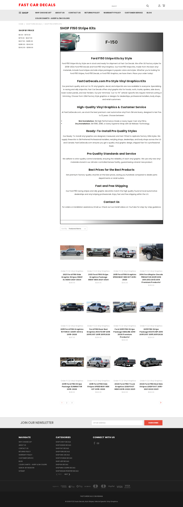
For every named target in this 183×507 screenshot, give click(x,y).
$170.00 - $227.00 (25, 38)
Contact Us (74, 12)
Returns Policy (92, 12)
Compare (71, 252)
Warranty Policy (112, 12)
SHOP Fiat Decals (62, 448)
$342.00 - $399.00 (26, 47)
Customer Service (134, 12)
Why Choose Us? (43, 12)
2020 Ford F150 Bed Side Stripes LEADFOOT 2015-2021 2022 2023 (151, 386)
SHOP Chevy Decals (63, 442)
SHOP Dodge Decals (63, 445)
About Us (59, 12)
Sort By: (64, 228)
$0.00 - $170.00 (24, 35)
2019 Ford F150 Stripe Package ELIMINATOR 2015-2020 (72, 386)
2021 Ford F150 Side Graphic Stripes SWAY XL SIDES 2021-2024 (72, 277)
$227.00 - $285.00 (26, 41)
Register (30, 468)
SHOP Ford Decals (63, 452)
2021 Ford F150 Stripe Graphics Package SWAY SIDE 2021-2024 (98, 277)
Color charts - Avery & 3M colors (52, 18)
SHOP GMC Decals (63, 455)
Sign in (21, 468)
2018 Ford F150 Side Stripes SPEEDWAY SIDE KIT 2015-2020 (98, 386)
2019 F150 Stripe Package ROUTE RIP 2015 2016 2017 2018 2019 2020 (151, 332)
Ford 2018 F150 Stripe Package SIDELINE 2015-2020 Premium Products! (124, 333)
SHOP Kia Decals (62, 464)
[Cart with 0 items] (163, 5)
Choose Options (72, 257)
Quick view (72, 247)
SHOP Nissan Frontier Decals (67, 471)
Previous (176, 499)
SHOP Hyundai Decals (64, 458)
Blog (149, 12)
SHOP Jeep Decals (62, 461)
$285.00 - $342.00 (26, 44)
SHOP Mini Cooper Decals (65, 468)
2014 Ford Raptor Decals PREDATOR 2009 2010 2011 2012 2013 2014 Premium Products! (151, 278)
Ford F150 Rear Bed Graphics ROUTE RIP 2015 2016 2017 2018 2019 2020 (98, 332)
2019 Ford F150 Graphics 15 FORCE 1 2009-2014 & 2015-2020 (72, 332)
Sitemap (22, 471)
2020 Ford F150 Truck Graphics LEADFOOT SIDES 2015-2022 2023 (124, 386)
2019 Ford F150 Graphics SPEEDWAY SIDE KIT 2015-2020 (125, 277)
